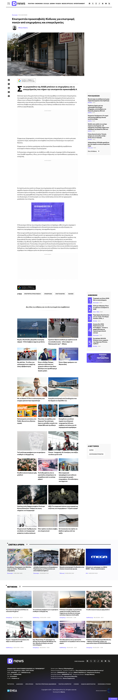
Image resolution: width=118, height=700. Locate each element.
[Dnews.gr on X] (93, 3)
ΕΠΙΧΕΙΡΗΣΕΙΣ (48, 293)
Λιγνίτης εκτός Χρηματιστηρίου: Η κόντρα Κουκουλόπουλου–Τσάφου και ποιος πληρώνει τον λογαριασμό (31, 508)
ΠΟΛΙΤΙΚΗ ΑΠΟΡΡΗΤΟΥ (65, 684)
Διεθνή (90, 112)
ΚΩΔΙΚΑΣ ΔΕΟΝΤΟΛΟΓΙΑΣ (88, 684)
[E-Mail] (8, 92)
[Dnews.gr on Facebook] (89, 3)
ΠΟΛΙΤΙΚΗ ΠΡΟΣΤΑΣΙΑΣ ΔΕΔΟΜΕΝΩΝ (46, 684)
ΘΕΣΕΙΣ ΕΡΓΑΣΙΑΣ (67, 3)
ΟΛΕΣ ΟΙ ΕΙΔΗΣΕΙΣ (79, 661)
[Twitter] (8, 84)
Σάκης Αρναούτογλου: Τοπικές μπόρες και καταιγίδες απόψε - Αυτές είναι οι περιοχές (97, 135)
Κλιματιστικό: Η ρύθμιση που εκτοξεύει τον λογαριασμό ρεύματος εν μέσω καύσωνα (26, 531)
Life (87, 573)
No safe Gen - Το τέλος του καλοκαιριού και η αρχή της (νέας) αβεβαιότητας (26, 364)
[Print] (8, 96)
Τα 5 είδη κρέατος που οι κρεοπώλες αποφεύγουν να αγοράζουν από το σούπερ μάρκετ (72, 641)
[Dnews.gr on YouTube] (106, 3)
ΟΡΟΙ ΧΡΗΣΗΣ (29, 684)
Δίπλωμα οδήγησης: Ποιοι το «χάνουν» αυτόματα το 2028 (101, 307)
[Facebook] (8, 80)
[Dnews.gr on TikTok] (99, 3)
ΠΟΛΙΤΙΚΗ (31, 3)
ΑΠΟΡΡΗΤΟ (114, 698)
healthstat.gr (36, 617)
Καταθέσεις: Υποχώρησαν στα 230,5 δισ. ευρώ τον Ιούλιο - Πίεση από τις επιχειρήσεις (19, 568)
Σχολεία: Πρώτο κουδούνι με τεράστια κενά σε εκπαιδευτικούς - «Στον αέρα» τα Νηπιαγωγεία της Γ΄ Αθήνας (62, 342)
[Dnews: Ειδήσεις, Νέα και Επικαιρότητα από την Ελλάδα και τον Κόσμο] (18, 3)
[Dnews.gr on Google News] (102, 3)
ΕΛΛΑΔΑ (46, 3)
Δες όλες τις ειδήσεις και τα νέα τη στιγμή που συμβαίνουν (48, 307)
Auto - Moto (96, 311)
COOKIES (76, 684)
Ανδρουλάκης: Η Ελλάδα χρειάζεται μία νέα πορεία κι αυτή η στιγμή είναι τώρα (99, 144)
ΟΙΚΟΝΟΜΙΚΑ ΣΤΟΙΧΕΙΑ (104, 684)
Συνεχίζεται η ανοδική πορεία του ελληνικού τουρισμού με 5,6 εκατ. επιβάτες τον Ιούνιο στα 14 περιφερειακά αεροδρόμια (67, 423)
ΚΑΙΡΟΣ (91, 450)
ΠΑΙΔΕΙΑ (58, 3)
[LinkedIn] (8, 88)
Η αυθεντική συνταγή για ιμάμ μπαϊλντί (98, 609)
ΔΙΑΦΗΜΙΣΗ (19, 684)
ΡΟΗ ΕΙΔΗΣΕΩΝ (94, 96)
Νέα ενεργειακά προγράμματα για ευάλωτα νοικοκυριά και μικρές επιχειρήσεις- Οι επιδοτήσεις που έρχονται (68, 477)
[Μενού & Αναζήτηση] (8, 3)
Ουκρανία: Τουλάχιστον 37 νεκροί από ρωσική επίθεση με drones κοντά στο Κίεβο (98, 117)
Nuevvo (63, 692)
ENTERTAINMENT (79, 3)
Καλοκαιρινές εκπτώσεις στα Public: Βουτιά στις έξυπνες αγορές (26, 421)
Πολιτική (90, 147)
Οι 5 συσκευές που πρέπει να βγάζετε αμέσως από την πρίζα (68, 531)
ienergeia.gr (9, 617)
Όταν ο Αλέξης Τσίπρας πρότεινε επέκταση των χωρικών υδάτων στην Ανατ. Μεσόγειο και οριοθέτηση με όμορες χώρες (47, 366)
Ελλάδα (90, 102)
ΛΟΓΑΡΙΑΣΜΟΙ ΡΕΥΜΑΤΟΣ (96, 454)
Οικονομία (15, 15)
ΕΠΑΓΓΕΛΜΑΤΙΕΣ (60, 293)
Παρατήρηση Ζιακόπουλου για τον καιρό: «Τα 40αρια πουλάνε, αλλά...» (101, 316)
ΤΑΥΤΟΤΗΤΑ (10, 684)
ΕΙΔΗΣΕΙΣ (70, 293)
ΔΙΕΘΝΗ (52, 3)
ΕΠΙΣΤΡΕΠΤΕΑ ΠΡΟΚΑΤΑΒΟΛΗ (32, 293)
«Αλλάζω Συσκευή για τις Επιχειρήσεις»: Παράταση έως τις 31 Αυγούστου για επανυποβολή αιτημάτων (45, 568)
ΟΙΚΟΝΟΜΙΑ (39, 3)
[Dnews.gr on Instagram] (96, 3)
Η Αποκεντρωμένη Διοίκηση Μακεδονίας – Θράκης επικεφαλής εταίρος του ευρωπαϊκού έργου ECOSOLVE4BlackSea (98, 641)
